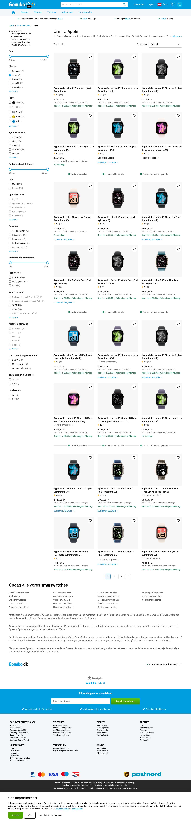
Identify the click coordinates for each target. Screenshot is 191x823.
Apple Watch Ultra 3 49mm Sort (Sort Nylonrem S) (116, 219)
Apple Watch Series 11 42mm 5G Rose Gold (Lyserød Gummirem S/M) (73, 420)
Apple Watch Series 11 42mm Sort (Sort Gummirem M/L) (162, 90)
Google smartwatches (62, 600)
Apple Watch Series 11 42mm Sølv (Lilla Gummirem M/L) (162, 420)
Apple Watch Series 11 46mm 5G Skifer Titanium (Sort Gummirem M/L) (117, 420)
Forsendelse (14, 756)
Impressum (83, 788)
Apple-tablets (102, 725)
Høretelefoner (145, 735)
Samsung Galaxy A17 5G (19, 740)
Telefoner (58, 722)
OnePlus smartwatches (108, 603)
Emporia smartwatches (19, 607)
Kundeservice (85, 12)
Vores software (102, 751)
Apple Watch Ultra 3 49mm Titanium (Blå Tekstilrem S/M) (116, 553)
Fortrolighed (71, 788)
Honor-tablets (102, 733)
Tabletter (51, 12)
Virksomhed (139, 4)
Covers (142, 725)
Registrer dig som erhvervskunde (65, 751)
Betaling (13, 748)
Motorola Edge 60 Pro (18, 738)
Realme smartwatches (107, 607)
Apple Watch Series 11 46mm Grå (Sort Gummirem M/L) (161, 219)
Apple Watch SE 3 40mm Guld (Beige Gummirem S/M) (72, 219)
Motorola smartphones (62, 733)
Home (11, 25)
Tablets (101, 722)
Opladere (143, 730)
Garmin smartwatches (20, 39)
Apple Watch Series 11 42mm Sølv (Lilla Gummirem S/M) (74, 148)
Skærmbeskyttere (146, 728)
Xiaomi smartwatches (151, 596)
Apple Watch (14, 596)
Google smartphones (61, 735)
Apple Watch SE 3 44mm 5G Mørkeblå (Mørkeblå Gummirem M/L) (73, 357)
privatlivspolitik (62, 809)
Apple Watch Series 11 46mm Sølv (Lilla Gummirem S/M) (118, 357)
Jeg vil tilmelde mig (125, 701)
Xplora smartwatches (151, 600)
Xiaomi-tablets (102, 730)
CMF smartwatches (17, 600)
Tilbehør (38, 12)
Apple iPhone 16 (16, 728)
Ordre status (14, 751)
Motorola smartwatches (108, 600)
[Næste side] (128, 576)
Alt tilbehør (144, 740)
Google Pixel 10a (16, 735)
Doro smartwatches (17, 603)
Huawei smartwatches (20, 42)
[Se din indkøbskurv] (179, 4)
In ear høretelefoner (147, 733)
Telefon (24, 12)
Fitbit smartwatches (62, 593)
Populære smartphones (22, 722)
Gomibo (100, 745)
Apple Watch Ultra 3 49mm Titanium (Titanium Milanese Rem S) (160, 490)
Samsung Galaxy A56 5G (19, 733)
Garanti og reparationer (19, 761)
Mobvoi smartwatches (107, 593)
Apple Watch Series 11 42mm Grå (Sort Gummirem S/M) (117, 148)
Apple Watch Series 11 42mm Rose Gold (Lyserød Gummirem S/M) (162, 148)
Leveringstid (14, 753)
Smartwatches (23, 25)
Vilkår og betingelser (97, 788)
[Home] (13, 12)
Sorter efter (142, 44)
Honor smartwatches (62, 603)
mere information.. (122, 785)
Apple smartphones (60, 725)
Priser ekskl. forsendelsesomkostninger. (120, 783)
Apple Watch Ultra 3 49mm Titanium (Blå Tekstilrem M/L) (116, 490)
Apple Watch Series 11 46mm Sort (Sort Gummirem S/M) (118, 282)
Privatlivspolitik (102, 753)
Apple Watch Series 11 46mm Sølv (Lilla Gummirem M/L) (118, 90)
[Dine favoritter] (172, 4)
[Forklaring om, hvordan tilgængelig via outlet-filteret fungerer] (33, 375)
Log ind (151, 4)
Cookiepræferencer (114, 789)
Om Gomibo (101, 748)
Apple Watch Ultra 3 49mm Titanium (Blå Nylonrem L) (160, 282)
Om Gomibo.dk (59, 788)
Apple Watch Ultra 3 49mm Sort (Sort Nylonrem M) (72, 282)
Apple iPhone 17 (16, 725)
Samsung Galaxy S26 (18, 730)
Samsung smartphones (62, 728)
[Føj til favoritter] (90, 57)
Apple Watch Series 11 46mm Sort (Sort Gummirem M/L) (162, 357)
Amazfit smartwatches (20, 45)
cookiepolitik (77, 809)
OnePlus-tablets (103, 735)
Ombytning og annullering (20, 758)
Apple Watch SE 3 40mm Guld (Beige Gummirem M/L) (160, 553)
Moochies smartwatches (108, 596)
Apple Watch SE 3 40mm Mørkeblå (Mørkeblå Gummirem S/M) (71, 553)
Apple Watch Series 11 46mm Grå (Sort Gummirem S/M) (73, 490)
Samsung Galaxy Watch (21, 34)
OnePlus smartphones (61, 730)
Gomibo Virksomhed (61, 748)
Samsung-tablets (103, 728)
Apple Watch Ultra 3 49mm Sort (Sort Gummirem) (72, 90)
